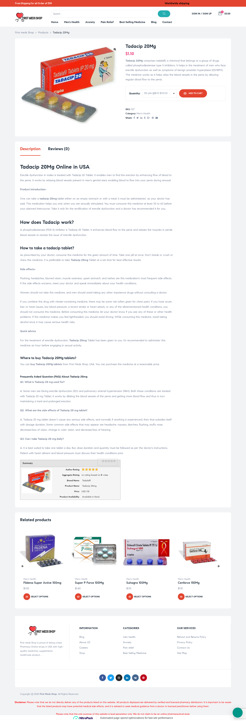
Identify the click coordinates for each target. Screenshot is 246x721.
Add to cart (195, 93)
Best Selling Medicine (134, 653)
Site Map (182, 653)
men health (129, 636)
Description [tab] (30, 148)
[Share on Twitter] (138, 118)
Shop (82, 653)
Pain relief (128, 647)
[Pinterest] (143, 677)
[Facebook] (102, 677)
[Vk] (135, 677)
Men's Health (143, 113)
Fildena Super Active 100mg (42, 583)
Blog (81, 636)
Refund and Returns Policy (191, 636)
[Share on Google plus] (148, 118)
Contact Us (183, 647)
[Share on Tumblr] (144, 118)
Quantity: (134, 93)
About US (84, 642)
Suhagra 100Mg (137, 583)
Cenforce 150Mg (188, 583)
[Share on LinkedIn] (141, 118)
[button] (114, 49)
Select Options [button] (39, 596)
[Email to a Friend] (157, 118)
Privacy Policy (184, 642)
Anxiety (127, 642)
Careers (83, 647)
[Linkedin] (127, 677)
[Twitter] (110, 677)
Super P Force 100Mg (89, 583)
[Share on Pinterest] (153, 118)
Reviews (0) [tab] (58, 148)
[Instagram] (119, 677)
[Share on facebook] (134, 118)
